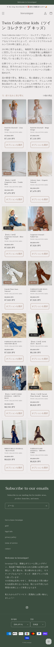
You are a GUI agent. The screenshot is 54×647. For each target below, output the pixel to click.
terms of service (11, 543)
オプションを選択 (14, 145)
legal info (9, 531)
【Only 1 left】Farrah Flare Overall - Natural (39, 395)
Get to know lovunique (14, 520)
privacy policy (10, 537)
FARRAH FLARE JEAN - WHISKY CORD (39, 290)
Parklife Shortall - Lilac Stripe (14, 129)
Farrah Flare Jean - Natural (12, 290)
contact (8, 549)
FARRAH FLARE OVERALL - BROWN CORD (37, 451)
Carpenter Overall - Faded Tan (37, 236)
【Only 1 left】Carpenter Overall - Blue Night (14, 237)
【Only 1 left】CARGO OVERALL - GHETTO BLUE (13, 396)
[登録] (46, 506)
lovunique (29, 642)
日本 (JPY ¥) (18, 624)
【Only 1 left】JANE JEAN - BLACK (38, 343)
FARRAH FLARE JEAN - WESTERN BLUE (13, 343)
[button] (3, 13)
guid (6, 526)
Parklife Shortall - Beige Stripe (39, 129)
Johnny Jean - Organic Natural (39, 181)
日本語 (35, 624)
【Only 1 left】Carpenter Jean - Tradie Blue (14, 182)
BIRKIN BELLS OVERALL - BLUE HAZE (14, 450)
